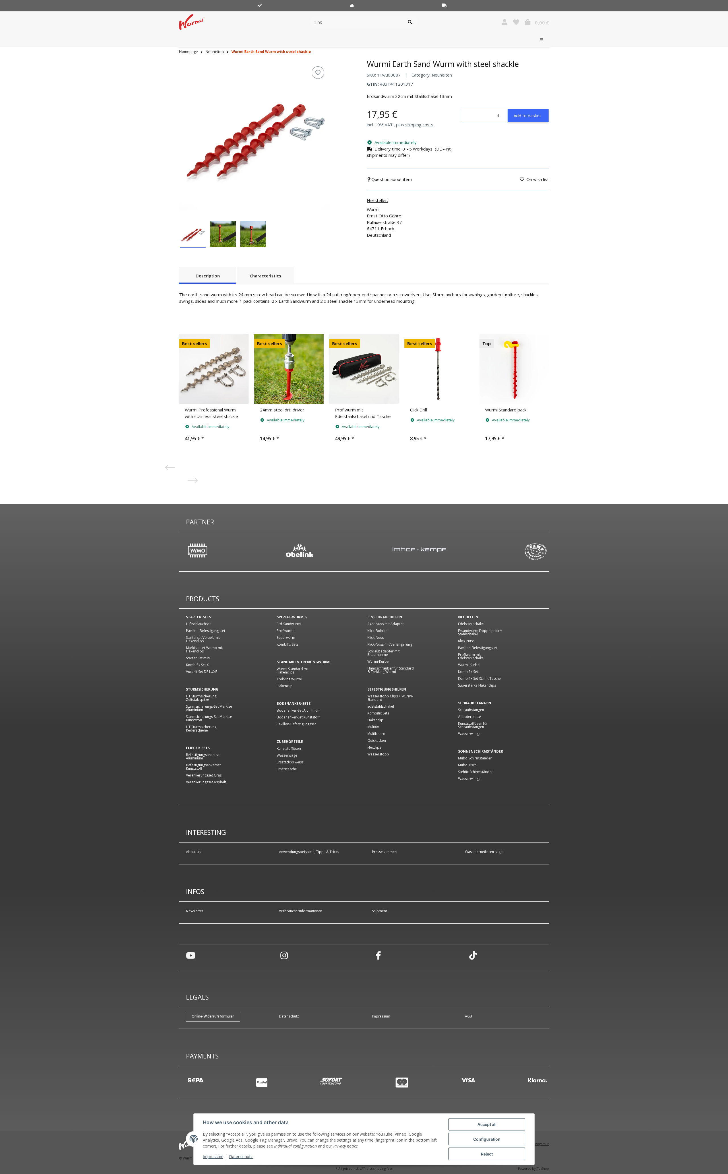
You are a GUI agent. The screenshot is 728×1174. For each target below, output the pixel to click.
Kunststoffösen (289, 748)
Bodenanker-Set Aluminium (298, 710)
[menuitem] (184, 40)
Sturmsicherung (202, 689)
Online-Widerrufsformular (213, 1016)
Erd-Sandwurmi (289, 624)
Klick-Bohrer (377, 631)
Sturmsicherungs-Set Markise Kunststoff (209, 718)
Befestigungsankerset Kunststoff (203, 766)
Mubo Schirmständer (475, 758)
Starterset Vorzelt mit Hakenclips (203, 639)
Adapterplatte (469, 716)
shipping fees (382, 1169)
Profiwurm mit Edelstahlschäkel (471, 656)
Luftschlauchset (198, 624)
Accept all (487, 1124)
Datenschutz (241, 1156)
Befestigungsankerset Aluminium (203, 756)
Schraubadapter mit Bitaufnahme (383, 653)
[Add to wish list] (318, 72)
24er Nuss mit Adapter (385, 624)
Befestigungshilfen (386, 689)
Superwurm (286, 637)
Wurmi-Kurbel (378, 661)
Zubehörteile (290, 741)
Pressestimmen (384, 851)
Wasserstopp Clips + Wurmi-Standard (390, 698)
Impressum (213, 1156)
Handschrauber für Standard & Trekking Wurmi (390, 670)
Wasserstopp (378, 754)
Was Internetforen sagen (484, 851)
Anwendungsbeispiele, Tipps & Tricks (309, 851)
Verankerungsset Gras (204, 775)
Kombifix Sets (287, 644)
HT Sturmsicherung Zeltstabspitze (201, 698)
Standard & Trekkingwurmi (303, 662)
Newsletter (194, 911)
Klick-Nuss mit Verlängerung (389, 644)
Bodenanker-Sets (294, 703)
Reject (487, 1154)
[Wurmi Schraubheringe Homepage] (191, 21)
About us (193, 851)
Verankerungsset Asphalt (206, 782)
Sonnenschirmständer (480, 751)
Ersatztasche (287, 769)
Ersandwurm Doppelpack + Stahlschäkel (480, 632)
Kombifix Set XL (198, 665)
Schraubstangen (474, 703)
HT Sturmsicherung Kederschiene (201, 728)
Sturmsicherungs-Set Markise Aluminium (209, 708)
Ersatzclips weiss (290, 762)
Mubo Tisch (467, 765)
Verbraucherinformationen (300, 911)
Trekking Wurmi (289, 679)
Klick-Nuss (375, 637)
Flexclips (374, 747)
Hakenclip (285, 686)
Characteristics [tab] (265, 276)
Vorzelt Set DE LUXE (201, 671)
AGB (468, 1016)
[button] (504, 22)
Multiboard (376, 734)
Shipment (379, 911)
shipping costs (419, 124)
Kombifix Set (468, 671)
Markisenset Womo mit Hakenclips (204, 649)
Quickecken (376, 740)
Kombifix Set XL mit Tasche (479, 678)
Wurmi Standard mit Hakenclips (293, 670)
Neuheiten (442, 75)
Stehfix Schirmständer (475, 772)
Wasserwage (287, 755)
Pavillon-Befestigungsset (205, 631)
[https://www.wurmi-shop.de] (536, 551)
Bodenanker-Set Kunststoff (298, 717)
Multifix (373, 727)
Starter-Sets (198, 617)
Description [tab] (208, 276)
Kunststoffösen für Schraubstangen (473, 725)
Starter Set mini (198, 658)
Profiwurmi (285, 631)
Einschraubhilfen (384, 617)
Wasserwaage (469, 734)
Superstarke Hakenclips (477, 685)
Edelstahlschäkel (380, 706)
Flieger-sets (198, 748)
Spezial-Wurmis (292, 617)
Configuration (486, 1139)
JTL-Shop (542, 1169)
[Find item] (410, 22)
